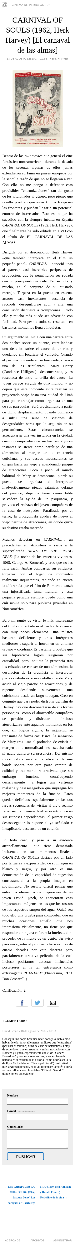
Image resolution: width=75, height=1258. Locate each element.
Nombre (12, 1095)
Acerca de (12, 1240)
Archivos (37, 1240)
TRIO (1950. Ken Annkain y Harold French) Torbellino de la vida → (55, 1192)
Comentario (15, 1126)
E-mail (21, 1111)
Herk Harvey (59, 58)
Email (53, 1003)
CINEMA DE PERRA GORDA (31, 4)
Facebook (22, 1003)
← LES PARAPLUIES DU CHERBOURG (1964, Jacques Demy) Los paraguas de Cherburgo (19, 1194)
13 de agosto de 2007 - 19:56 (27, 58)
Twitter (37, 1003)
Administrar (62, 1240)
